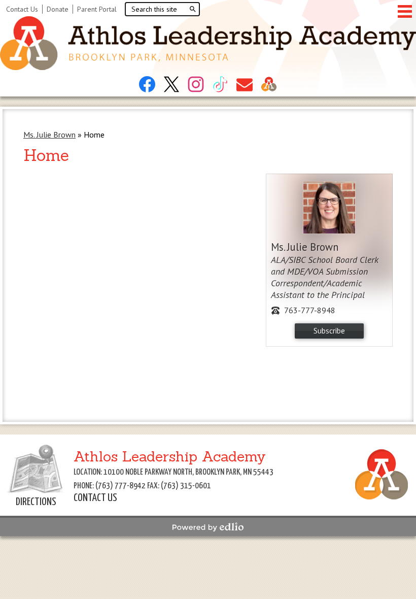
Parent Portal (97, 9)
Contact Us (22, 9)
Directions (36, 502)
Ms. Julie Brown (49, 134)
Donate (57, 9)
